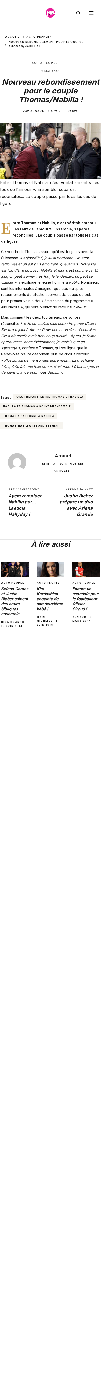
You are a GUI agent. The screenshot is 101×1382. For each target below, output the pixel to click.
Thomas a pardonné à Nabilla (28, 416)
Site (45, 463)
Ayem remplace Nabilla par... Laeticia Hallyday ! (25, 502)
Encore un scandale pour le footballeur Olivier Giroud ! (85, 598)
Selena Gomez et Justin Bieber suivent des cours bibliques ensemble (14, 601)
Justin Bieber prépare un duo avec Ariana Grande (76, 502)
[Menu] (91, 12)
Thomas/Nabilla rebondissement (31, 425)
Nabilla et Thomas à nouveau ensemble (37, 406)
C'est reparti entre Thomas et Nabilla (49, 396)
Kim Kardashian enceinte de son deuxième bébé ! (50, 598)
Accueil (12, 36)
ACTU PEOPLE (37, 36)
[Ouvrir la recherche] (78, 13)
